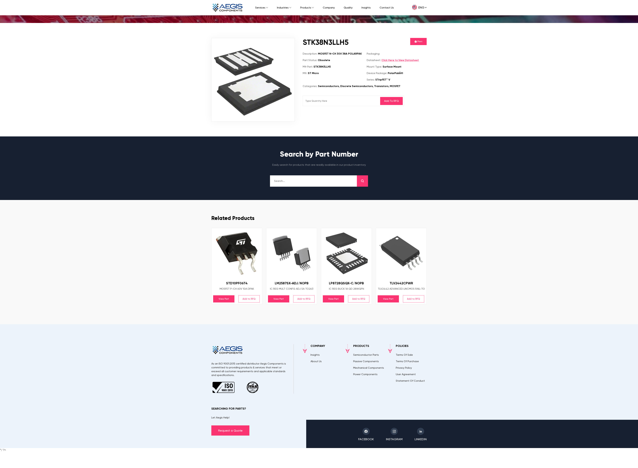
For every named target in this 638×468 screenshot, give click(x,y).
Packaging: (373, 53)
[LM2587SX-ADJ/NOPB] (291, 253)
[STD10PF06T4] (236, 253)
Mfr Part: (308, 66)
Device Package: (377, 73)
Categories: (310, 86)
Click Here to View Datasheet (400, 60)
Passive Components (366, 361)
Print (419, 41)
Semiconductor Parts (366, 354)
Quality (348, 7)
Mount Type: (374, 66)
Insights (366, 7)
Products (305, 7)
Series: (371, 79)
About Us (316, 361)
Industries (283, 7)
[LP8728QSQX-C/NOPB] (346, 253)
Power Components (365, 374)
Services (260, 7)
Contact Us (387, 7)
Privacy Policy (404, 367)
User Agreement (406, 374)
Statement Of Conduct (410, 380)
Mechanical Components (368, 367)
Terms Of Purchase (407, 361)
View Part (224, 298)
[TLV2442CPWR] (401, 253)
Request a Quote (230, 430)
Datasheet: (374, 60)
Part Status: (310, 60)
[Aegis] (227, 7)
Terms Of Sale (404, 354)
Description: (310, 53)
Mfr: (305, 73)
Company (329, 7)
